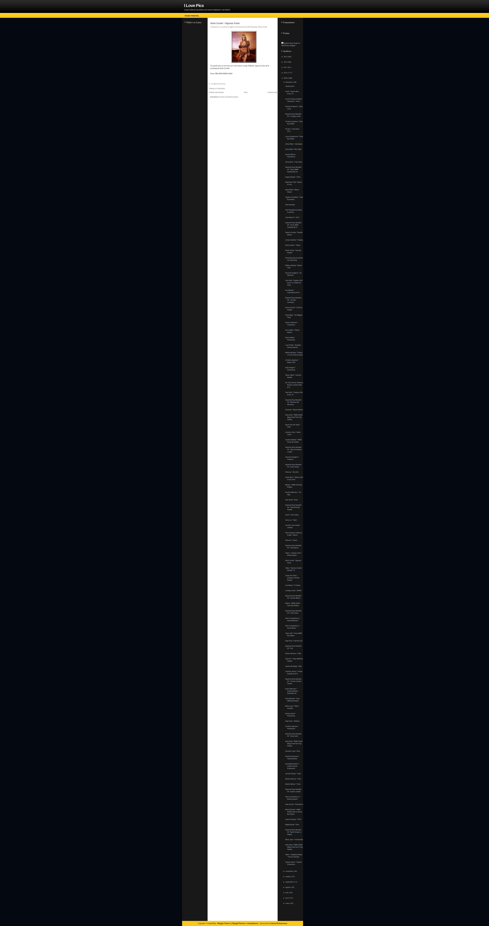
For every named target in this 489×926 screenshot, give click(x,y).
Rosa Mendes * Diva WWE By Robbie (292, 699)
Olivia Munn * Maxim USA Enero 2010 (294, 478)
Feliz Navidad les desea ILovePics (293, 211)
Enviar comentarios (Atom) (229, 97)
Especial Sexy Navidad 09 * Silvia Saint (293, 735)
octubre (288, 876)
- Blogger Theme (223, 923)
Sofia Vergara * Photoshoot (290, 368)
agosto (288, 887)
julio (287, 892)
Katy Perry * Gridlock (292, 721)
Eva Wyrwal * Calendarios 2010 (292, 291)
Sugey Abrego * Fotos (292, 177)
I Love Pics (194, 5)
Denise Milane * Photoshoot (290, 155)
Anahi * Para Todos (292, 515)
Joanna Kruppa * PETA (293, 819)
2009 (286, 78)
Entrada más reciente (216, 92)
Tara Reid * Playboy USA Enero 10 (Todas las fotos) (294, 282)
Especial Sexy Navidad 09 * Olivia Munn (293, 546)
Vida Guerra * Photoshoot (294, 804)
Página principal (192, 16)
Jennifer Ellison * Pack (293, 773)
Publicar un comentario (217, 88)
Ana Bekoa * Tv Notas (292, 585)
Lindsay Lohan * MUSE (293, 590)
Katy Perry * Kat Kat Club (293, 641)
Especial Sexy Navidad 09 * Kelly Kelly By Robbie (293, 507)
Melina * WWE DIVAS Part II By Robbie (292, 604)
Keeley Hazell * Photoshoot (290, 714)
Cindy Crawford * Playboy (294, 240)
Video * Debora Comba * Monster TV (293, 569)
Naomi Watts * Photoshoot (290, 338)
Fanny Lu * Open (291, 520)
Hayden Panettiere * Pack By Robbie (294, 198)
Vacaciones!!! (289, 86)
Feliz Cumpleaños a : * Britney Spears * (293, 798)
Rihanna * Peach (291, 540)
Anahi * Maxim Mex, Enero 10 (292, 92)
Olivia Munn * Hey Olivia (293, 162)
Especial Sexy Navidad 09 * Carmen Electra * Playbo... (293, 681)
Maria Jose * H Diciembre (294, 839)
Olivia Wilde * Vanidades (293, 144)
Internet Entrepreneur (278, 923)
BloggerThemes (238, 923)
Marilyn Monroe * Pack (293, 779)
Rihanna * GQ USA (291, 472)
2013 (286, 56)
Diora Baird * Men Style (293, 149)
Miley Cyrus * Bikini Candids (292, 707)
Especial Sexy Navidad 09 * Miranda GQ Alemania (293, 402)
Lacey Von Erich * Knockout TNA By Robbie (292, 577)
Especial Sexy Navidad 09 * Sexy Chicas (293, 465)
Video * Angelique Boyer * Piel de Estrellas (293, 855)
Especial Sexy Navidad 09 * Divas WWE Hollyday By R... (293, 224)
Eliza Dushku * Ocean (292, 245)
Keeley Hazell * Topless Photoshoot (293, 863)
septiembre (290, 882)
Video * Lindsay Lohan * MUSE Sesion (293, 554)
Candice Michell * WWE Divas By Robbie (293, 441)
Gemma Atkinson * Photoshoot (291, 323)
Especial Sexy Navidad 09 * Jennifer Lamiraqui (293, 299)
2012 (286, 62)
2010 (286, 73)
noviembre (289, 871)
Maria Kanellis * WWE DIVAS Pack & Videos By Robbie (293, 811)
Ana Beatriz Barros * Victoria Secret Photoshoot (292, 766)
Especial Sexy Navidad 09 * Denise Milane (293, 597)
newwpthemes (252, 923)
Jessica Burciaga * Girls (293, 666)
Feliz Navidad (290, 204)
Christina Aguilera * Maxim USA (292, 361)
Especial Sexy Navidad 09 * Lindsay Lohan (293, 115)
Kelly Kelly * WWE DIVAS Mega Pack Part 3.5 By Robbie (294, 847)
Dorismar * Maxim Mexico (294, 409)
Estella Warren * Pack (292, 784)
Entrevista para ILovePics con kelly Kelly (294, 259)
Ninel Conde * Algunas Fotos (225, 23)
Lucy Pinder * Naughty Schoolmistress (293, 346)
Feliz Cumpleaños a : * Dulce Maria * (293, 627)
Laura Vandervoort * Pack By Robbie (294, 137)
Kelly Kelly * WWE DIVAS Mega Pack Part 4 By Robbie (294, 743)
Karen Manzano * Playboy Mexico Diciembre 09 (291, 691)
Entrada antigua (273, 92)
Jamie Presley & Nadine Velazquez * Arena (293, 100)
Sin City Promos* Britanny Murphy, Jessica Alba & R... (294, 384)
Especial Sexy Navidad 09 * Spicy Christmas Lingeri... (293, 449)
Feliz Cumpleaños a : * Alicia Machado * (293, 619)
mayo (288, 903)
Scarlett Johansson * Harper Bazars (292, 757)
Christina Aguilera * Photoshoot (292, 727)
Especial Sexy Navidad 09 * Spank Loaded (293, 790)
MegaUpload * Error (292, 824)
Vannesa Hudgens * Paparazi (292, 458)
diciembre (289, 82)
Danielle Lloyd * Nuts (292, 751)
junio (287, 898)
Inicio (246, 92)
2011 (286, 67)
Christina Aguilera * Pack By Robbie (294, 122)
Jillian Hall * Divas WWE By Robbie (293, 634)
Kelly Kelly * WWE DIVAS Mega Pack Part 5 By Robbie (294, 417)
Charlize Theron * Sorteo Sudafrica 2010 (293, 672)
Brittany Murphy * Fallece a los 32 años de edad (294, 353)
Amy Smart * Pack (291, 500)
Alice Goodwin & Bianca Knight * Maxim (293, 534)
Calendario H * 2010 (292, 217)
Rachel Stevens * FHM (293, 653)
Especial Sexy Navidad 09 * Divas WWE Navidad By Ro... (293, 169)
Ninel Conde (262, 27)
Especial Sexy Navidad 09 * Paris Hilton (293, 612)
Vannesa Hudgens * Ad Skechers (293, 274)
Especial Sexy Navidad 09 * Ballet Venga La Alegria (293, 832)
